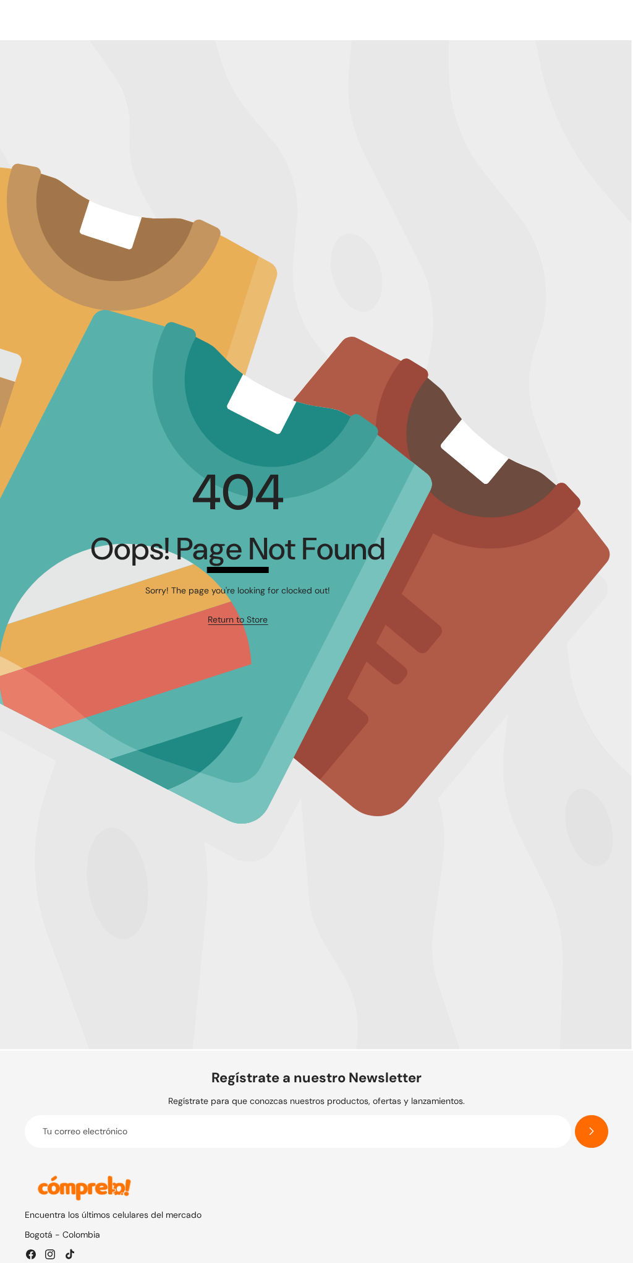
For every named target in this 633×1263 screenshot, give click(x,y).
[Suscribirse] (591, 1132)
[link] (238, 620)
